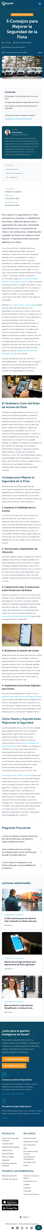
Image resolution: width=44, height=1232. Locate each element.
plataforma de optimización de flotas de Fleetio (22, 697)
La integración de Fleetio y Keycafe (16, 776)
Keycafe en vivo (31, 1181)
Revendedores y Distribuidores (29, 1158)
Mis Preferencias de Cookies (30, 1153)
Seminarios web (29, 1162)
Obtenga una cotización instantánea (18, 119)
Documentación (29, 1145)
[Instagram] (22, 1228)
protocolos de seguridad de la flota (16, 616)
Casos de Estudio (29, 1138)
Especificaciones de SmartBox (9, 1165)
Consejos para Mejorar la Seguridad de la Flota (22, 102)
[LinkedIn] (17, 1228)
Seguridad (5, 1160)
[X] (27, 1228)
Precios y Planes (8, 1157)
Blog (25, 1148)
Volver (40, 52)
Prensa (25, 1165)
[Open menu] (39, 3)
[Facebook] (31, 1228)
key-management (12, 177)
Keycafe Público (8, 1153)
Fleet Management (12, 169)
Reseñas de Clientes (30, 1141)
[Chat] (38, 1227)
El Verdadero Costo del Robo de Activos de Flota (21, 97)
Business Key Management (14, 173)
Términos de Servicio (31, 1194)
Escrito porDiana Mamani (24, 42)
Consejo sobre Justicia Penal (24, 305)
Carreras (26, 1184)
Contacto (27, 1188)
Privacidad (27, 1191)
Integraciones (7, 1150)
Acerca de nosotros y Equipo (31, 1177)
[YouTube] (12, 1228)
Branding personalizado (10, 1147)
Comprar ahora (7, 1144)
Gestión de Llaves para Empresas (10, 1140)
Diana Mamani (17, 132)
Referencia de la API (9, 1176)
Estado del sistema (10, 1179)
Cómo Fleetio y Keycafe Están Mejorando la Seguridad (21, 107)
